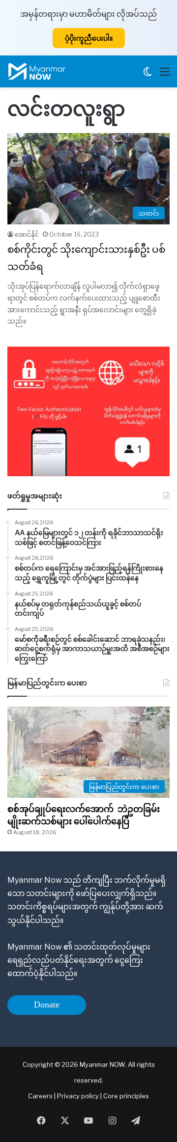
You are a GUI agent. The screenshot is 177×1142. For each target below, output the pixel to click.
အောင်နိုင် (27, 234)
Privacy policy (78, 1096)
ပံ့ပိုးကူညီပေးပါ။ (89, 38)
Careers (41, 1096)
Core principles (126, 1096)
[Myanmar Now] (36, 71)
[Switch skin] (147, 75)
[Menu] (165, 75)
